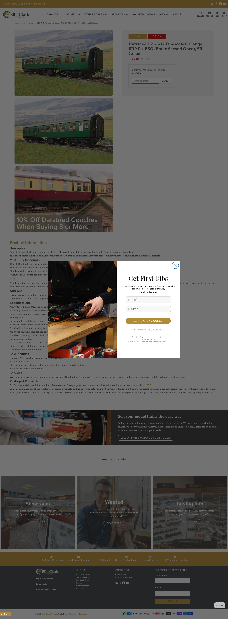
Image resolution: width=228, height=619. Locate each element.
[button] (5, 614)
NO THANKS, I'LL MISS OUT (148, 330)
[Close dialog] (175, 265)
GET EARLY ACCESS (148, 320)
